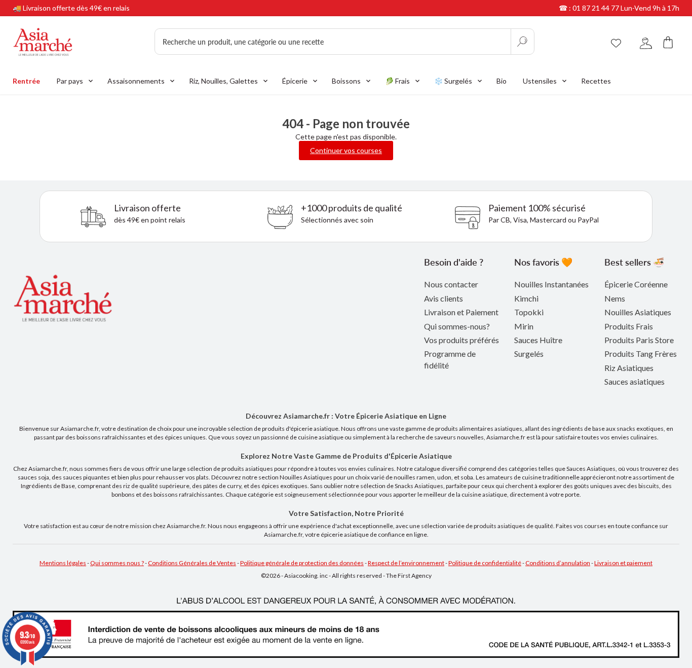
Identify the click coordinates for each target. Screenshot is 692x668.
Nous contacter (451, 284)
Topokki (529, 312)
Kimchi (526, 298)
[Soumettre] (522, 41)
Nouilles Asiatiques (637, 312)
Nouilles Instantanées (551, 284)
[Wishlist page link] (616, 41)
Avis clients (443, 298)
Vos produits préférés (461, 340)
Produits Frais (628, 326)
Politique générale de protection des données (302, 563)
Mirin (523, 326)
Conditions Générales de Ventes (192, 563)
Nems (614, 298)
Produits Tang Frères (640, 353)
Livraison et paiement (623, 563)
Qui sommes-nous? (457, 326)
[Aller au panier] (668, 42)
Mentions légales (63, 563)
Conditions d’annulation (557, 563)
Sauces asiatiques (634, 381)
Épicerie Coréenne (636, 284)
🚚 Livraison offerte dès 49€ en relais (71, 8)
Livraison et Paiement (461, 312)
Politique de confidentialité (484, 563)
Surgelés (529, 353)
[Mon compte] (646, 42)
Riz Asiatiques (628, 368)
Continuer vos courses (346, 150)
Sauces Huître (538, 340)
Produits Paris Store (639, 340)
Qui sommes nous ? (117, 563)
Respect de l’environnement (406, 563)
